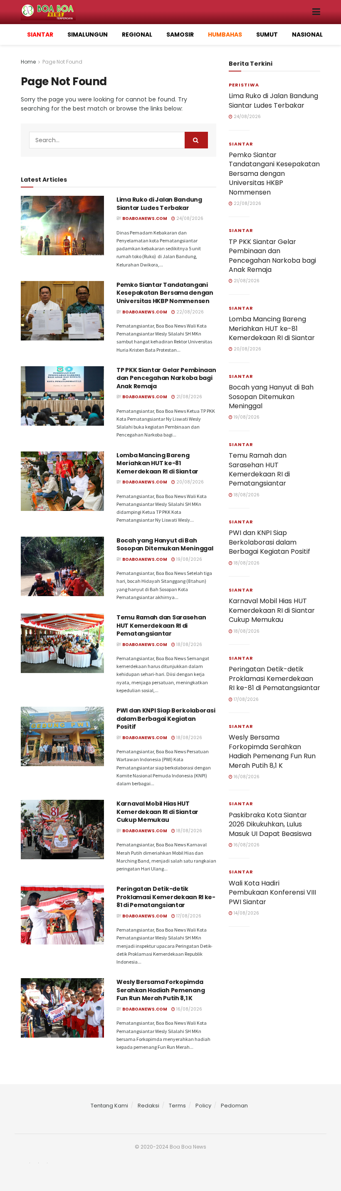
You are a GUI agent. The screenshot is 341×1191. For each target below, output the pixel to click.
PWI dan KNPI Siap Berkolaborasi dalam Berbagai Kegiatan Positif (165, 718)
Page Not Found (62, 61)
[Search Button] (196, 140)
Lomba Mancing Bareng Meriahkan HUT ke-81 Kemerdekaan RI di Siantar (157, 463)
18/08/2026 (188, 644)
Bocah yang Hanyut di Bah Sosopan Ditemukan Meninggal (164, 544)
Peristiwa (244, 84)
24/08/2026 (189, 218)
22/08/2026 (189, 312)
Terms (177, 1106)
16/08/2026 (188, 1009)
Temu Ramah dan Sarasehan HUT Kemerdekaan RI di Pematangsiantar (161, 625)
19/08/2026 (188, 559)
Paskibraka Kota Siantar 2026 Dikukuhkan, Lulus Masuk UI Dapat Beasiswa (270, 824)
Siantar (241, 144)
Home (28, 61)
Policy (203, 1106)
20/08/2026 (189, 482)
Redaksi (148, 1106)
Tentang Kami (109, 1106)
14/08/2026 (245, 913)
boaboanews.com (144, 218)
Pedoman (234, 1106)
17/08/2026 (188, 916)
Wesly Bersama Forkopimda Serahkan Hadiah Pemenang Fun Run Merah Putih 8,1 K (160, 990)
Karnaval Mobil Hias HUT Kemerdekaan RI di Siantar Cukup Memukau (157, 811)
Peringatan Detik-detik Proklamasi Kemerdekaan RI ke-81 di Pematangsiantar (165, 897)
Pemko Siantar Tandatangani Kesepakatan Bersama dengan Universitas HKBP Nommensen (164, 293)
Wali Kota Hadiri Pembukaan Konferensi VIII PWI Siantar (272, 892)
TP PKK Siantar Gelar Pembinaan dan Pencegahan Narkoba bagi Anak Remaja (166, 378)
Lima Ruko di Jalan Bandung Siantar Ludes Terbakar (159, 203)
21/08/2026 (188, 397)
